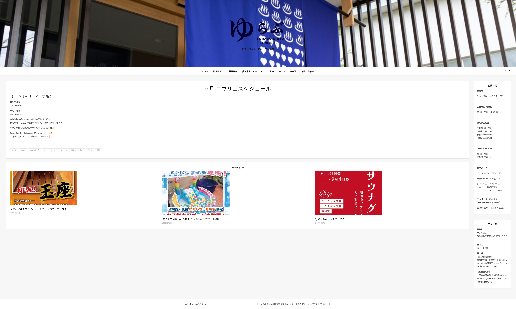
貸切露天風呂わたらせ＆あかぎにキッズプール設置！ (192, 219)
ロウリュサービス (60, 150)
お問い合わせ (307, 71)
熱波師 (89, 150)
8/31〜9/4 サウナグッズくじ (331, 219)
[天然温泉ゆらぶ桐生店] (258, 31)
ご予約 (270, 71)
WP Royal (202, 304)
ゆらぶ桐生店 (34, 150)
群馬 (98, 150)
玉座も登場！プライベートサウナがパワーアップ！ (38, 209)
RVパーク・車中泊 (287, 71)
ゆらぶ (23, 150)
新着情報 (217, 71)
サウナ (14, 150)
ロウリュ (46, 150)
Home (205, 71)
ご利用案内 (232, 71)
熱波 (81, 150)
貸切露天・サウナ (250, 71)
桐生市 (73, 150)
